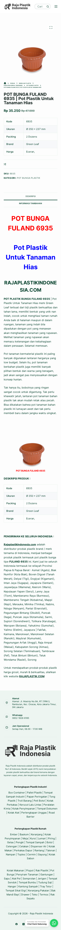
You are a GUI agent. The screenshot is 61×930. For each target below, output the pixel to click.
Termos (44, 894)
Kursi (33, 838)
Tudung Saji (45, 882)
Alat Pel (16, 878)
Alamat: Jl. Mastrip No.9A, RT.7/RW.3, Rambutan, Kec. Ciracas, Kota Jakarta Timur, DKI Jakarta (34, 704)
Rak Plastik (42, 870)
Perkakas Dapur (23, 850)
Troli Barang (25, 800)
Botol (50, 842)
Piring (51, 838)
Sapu (7, 878)
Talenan (50, 850)
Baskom (24, 834)
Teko (34, 894)
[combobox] (40, 6)
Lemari (42, 838)
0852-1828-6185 (20, 718)
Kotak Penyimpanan (23, 808)
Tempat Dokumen (47, 808)
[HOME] (5, 83)
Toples (21, 854)
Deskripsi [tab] (31, 196)
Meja (25, 838)
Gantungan (46, 874)
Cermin (31, 854)
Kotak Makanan (15, 870)
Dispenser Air (39, 846)
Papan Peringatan (37, 796)
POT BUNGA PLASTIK (28, 178)
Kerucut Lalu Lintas (30, 804)
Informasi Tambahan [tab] (30, 203)
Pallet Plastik (34, 792)
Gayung (42, 854)
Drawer (25, 894)
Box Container (16, 792)
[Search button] (48, 6)
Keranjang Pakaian (38, 890)
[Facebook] (16, 924)
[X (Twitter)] (23, 924)
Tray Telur (46, 886)
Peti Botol (39, 800)
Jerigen (42, 878)
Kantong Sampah (28, 886)
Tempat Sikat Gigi (16, 890)
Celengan (11, 846)
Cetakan (24, 846)
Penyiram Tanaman (27, 874)
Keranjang (36, 834)
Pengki (20, 842)
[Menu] (55, 6)
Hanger (12, 886)
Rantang (39, 850)
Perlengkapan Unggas (34, 812)
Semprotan (29, 878)
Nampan (10, 854)
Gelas (10, 842)
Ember (14, 834)
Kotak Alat (13, 812)
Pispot (30, 870)
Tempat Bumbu (27, 882)
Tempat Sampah (35, 842)
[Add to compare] (5, 164)
